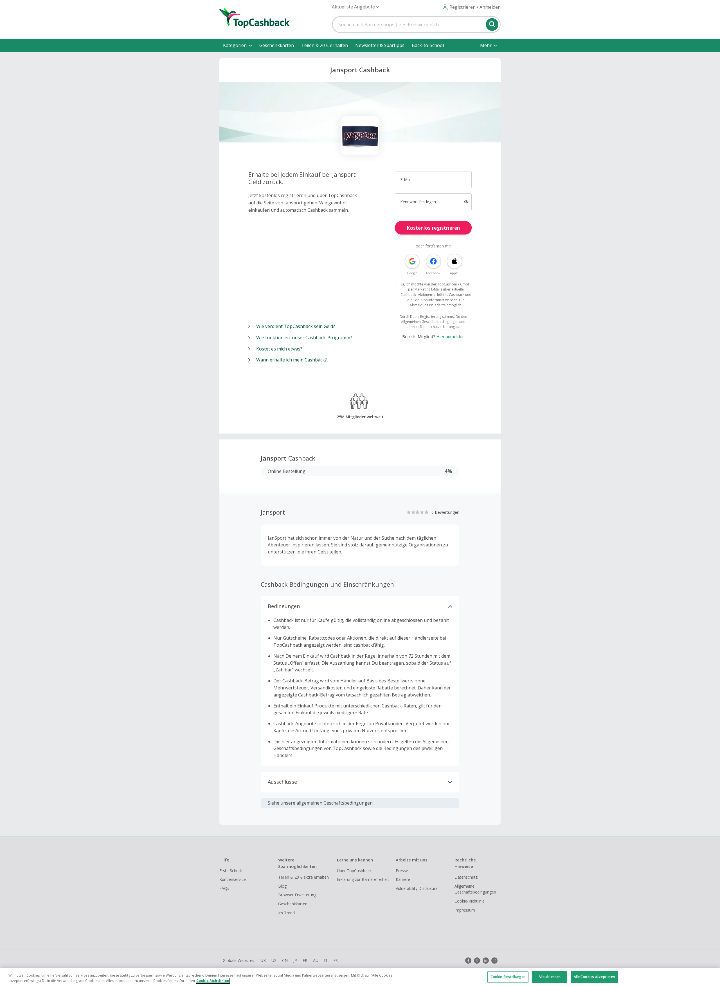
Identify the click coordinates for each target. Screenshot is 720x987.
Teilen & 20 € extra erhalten (303, 877)
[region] (360, 977)
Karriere (403, 879)
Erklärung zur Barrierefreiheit (363, 879)
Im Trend (286, 912)
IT (326, 960)
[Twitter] (477, 960)
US (273, 960)
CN (285, 960)
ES (335, 960)
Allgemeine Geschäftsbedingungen (475, 889)
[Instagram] (494, 960)
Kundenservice (232, 879)
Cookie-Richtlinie (469, 901)
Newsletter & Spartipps (379, 45)
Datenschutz (466, 877)
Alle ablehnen (550, 976)
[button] (355, 6)
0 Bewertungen (445, 512)
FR (305, 960)
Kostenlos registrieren (433, 227)
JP (295, 960)
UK (263, 960)
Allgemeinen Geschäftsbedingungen (429, 321)
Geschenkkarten (276, 45)
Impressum (464, 910)
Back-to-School (428, 45)
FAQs (224, 888)
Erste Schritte (231, 870)
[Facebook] (468, 960)
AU (315, 960)
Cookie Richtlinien (212, 980)
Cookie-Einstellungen (507, 976)
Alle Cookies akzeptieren (594, 976)
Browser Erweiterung (297, 894)
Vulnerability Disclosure (417, 888)
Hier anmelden (450, 336)
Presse (402, 870)
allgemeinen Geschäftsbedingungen (334, 803)
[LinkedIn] (486, 960)
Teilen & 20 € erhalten (324, 45)
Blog (282, 886)
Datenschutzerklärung (437, 326)
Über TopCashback (354, 870)
